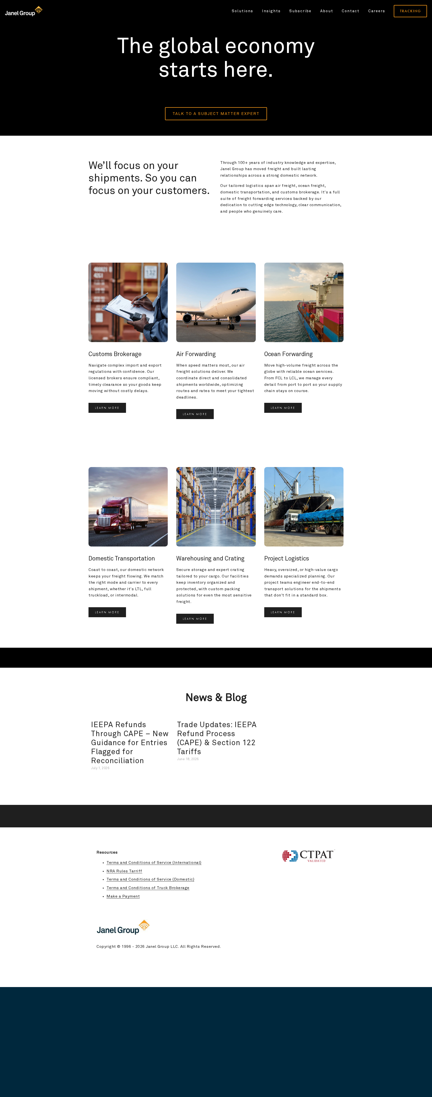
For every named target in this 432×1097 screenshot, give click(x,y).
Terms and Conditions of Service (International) (154, 863)
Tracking (410, 11)
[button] (335, 715)
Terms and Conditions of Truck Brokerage (148, 888)
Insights (271, 11)
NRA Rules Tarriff (124, 871)
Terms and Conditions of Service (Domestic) (150, 879)
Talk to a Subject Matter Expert (216, 114)
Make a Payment (123, 896)
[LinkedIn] (333, 908)
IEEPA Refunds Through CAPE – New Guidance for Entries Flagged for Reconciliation (130, 743)
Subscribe (300, 11)
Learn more (107, 408)
